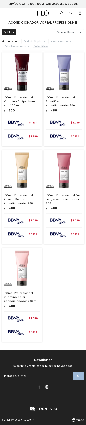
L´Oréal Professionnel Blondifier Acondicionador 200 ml (62, 101)
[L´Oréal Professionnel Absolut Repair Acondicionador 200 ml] (22, 170)
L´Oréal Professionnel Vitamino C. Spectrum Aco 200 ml (19, 101)
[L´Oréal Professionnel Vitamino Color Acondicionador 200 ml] (22, 268)
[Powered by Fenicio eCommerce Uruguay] (78, 420)
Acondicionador (59, 41)
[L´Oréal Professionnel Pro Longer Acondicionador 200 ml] (64, 170)
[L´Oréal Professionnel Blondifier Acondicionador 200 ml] (64, 72)
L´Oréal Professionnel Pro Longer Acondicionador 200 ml (63, 199)
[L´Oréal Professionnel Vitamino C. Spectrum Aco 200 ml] (22, 72)
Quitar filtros (40, 46)
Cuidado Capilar (32, 41)
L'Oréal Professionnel (14, 46)
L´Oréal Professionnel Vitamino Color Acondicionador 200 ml (20, 297)
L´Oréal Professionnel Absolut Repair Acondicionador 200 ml (20, 199)
